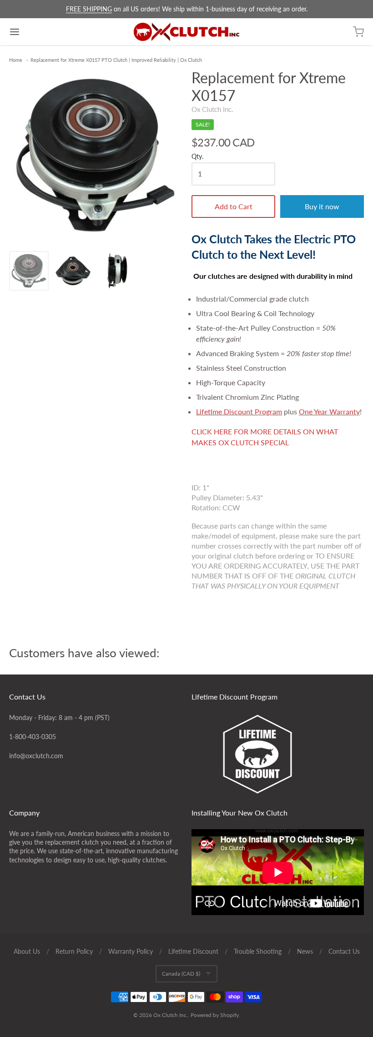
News (305, 951)
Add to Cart (233, 206)
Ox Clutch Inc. (212, 109)
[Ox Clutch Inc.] (186, 32)
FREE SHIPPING (89, 9)
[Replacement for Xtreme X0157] (29, 271)
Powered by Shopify (215, 1015)
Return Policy (74, 951)
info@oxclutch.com (36, 756)
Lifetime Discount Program (239, 411)
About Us (27, 951)
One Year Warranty (329, 411)
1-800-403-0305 (32, 736)
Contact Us (344, 951)
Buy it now (322, 206)
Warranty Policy (130, 951)
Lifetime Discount (193, 951)
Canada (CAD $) (181, 973)
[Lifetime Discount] (278, 754)
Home (15, 60)
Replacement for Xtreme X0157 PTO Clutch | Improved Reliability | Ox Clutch (116, 60)
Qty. (197, 156)
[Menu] (44, 31)
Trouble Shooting (258, 951)
